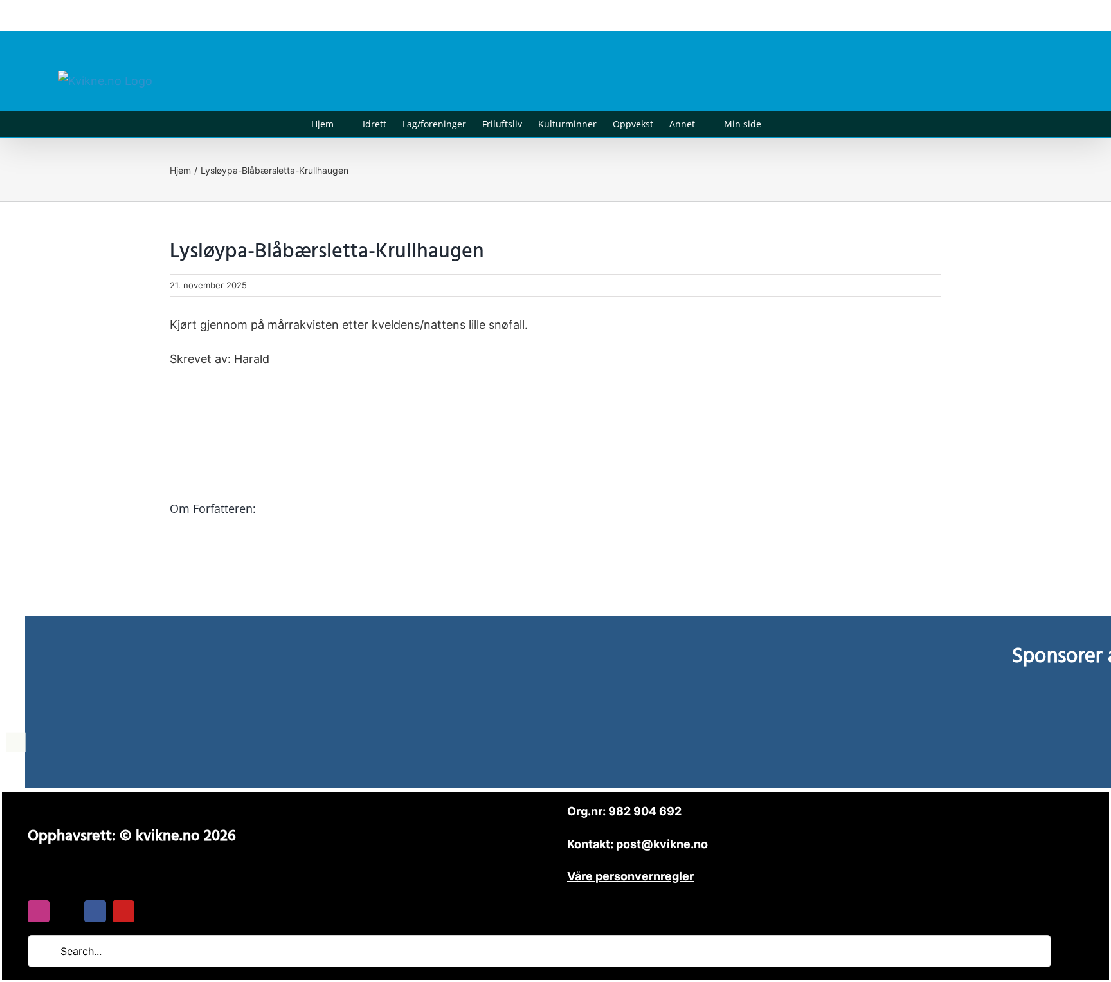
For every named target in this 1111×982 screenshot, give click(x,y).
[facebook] (95, 911)
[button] (780, 124)
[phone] (152, 911)
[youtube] (123, 911)
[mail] (67, 911)
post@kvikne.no (1024, 15)
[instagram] (39, 911)
